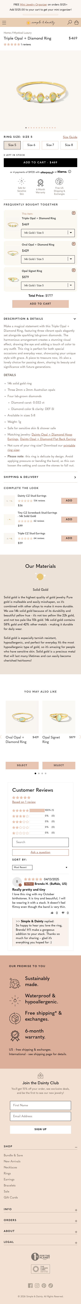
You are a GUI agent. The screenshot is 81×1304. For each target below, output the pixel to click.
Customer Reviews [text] (32, 790)
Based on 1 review (24, 802)
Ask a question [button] (40, 852)
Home (7, 33)
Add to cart (40, 162)
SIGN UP (40, 1129)
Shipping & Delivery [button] (21, 477)
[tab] (35, 773)
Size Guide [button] (70, 137)
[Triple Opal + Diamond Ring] (73, 213)
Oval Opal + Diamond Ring (38, 244)
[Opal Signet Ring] (73, 270)
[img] (33, 879)
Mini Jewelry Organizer (33, 4)
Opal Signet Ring (32, 271)
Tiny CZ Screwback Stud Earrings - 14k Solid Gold (37, 515)
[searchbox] (40, 842)
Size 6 (31, 145)
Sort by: (19, 860)
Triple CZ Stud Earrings (31, 533)
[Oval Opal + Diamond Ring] (73, 244)
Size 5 (12, 145)
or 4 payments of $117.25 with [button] (34, 172)
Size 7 (50, 145)
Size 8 (69, 145)
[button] (70, 22)
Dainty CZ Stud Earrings (32, 496)
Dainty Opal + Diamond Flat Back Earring (48, 439)
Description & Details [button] (23, 319)
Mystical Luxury (22, 33)
